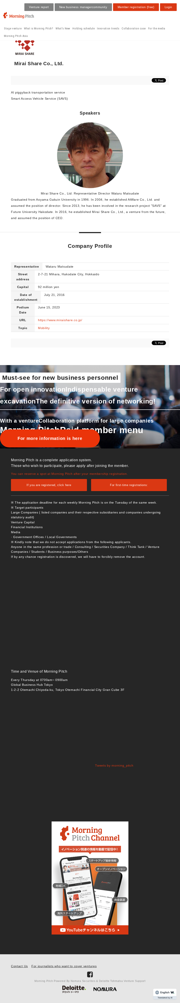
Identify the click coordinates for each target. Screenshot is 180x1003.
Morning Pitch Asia (16, 36)
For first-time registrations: (129, 485)
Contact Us (19, 966)
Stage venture (13, 28)
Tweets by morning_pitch (114, 765)
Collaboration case (134, 28)
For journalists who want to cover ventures (64, 966)
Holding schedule (83, 28)
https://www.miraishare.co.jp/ (60, 320)
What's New (63, 28)
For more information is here (50, 438)
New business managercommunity (83, 7)
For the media (156, 28)
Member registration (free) (136, 7)
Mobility (44, 328)
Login (168, 7)
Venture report (39, 7)
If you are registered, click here (49, 485)
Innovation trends (108, 28)
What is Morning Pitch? (38, 28)
